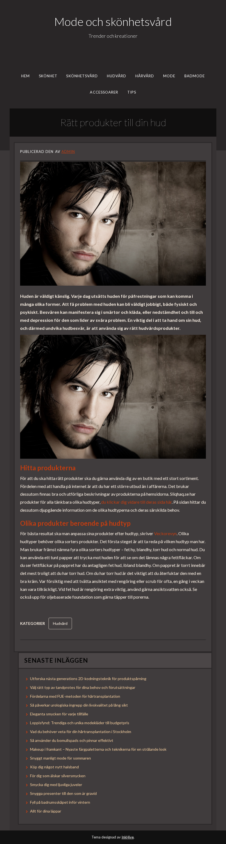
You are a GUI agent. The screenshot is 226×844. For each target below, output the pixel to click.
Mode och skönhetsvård (113, 21)
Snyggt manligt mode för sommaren (60, 758)
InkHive (128, 837)
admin (68, 151)
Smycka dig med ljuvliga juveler (56, 784)
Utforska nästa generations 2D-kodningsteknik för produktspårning (88, 678)
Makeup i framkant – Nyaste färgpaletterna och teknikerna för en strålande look (98, 749)
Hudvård (117, 76)
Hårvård (144, 76)
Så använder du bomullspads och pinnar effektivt (71, 740)
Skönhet (48, 76)
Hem (25, 76)
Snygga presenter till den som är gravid (63, 793)
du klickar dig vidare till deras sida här (136, 502)
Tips (131, 92)
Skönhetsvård (82, 76)
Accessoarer (104, 92)
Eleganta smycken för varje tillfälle (59, 714)
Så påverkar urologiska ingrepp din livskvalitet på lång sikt (79, 705)
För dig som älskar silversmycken (57, 775)
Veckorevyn (165, 533)
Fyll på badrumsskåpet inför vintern (60, 802)
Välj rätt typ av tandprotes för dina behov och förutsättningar (82, 687)
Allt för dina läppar (45, 811)
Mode (169, 76)
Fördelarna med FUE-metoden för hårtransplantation (75, 696)
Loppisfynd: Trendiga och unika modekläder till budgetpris (79, 722)
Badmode (194, 76)
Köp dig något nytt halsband (54, 767)
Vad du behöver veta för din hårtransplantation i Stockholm (80, 731)
